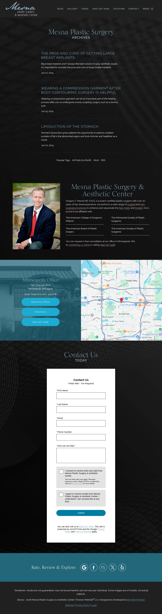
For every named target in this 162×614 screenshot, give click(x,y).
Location (119, 9)
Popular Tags (63, 160)
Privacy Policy (77, 483)
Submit (81, 513)
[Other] (103, 567)
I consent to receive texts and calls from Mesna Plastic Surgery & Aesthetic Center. (83, 477)
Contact (133, 9)
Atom (96, 160)
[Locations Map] (121, 300)
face (121, 208)
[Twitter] (112, 567)
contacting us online (79, 245)
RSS (103, 160)
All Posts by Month (81, 160)
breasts (139, 208)
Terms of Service (83, 532)
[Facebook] (93, 567)
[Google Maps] (84, 567)
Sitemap (69, 605)
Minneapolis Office (40, 280)
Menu (146, 9)
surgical (131, 204)
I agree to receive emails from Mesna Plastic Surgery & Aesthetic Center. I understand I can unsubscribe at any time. (82, 498)
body (127, 208)
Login (94, 605)
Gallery (72, 9)
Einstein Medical (136, 600)
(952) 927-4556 (107, 245)
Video (84, 9)
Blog (60, 9)
